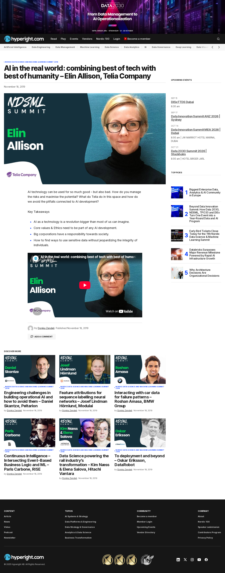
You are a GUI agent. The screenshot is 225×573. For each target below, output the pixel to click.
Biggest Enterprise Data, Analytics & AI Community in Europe (204, 192)
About (201, 516)
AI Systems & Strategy (76, 516)
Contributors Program (209, 532)
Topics (69, 511)
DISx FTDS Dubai (182, 102)
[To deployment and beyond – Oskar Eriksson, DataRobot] (140, 432)
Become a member (147, 516)
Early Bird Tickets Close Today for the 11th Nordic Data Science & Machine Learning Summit (204, 235)
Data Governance (161, 47)
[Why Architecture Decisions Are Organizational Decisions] (177, 273)
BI (146, 47)
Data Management (65, 47)
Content (9, 511)
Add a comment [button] (43, 336)
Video (7, 527)
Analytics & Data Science (78, 532)
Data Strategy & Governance (80, 527)
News (7, 521)
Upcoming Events (146, 527)
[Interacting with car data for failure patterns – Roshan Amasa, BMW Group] (140, 369)
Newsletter (9, 537)
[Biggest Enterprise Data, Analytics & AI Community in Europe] (177, 192)
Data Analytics (131, 47)
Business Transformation (78, 537)
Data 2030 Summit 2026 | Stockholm (189, 152)
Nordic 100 (204, 521)
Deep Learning (183, 47)
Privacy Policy (205, 537)
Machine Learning (89, 47)
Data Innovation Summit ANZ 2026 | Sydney (195, 118)
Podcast (8, 532)
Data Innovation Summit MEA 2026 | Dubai (195, 131)
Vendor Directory (146, 532)
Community (144, 511)
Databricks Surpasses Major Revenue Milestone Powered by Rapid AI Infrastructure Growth (204, 254)
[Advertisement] (112, 17)
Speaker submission (208, 527)
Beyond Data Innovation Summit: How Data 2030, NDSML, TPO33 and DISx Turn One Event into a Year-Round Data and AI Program (204, 214)
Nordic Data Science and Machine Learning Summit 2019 (31, 62)
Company (203, 511)
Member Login (144, 521)
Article (7, 516)
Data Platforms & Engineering (80, 521)
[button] (218, 39)
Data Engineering (41, 47)
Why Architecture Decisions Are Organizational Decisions (204, 272)
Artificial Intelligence (15, 47)
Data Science (112, 47)
